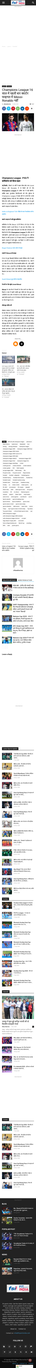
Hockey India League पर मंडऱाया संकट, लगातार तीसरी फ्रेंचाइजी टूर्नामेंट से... (23, 905)
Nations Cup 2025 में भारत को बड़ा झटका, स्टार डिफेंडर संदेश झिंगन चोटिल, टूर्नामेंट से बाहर (23, 640)
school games (14, 496)
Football (15, 46)
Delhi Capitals (20, 468)
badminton (15, 444)
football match (7, 480)
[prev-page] (3, 647)
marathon (5, 492)
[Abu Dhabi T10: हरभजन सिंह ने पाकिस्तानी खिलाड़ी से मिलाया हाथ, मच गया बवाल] (7, 871)
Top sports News (7, 511)
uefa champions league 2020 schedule (13, 516)
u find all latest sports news (21, 511)
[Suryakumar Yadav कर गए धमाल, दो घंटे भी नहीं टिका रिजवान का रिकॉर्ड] (7, 1245)
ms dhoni (16, 492)
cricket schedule (17, 465)
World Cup (21, 523)
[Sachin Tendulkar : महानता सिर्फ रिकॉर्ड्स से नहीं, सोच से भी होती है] (7, 1220)
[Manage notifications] (30, 1360)
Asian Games (6, 444)
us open (24, 518)
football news (6, 482)
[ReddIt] (27, 109)
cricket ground (6, 465)
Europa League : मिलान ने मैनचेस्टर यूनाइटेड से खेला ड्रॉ (26, 548)
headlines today (25, 482)
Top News (30, 508)
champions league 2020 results (11, 451)
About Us (13, 1329)
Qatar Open (18, 494)
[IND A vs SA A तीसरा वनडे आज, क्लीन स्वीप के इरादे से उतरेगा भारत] (7, 890)
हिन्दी (20, 1366)
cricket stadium (27, 465)
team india (24, 506)
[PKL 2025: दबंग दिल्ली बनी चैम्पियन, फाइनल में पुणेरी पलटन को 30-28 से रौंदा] (7, 1040)
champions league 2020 (9, 449)
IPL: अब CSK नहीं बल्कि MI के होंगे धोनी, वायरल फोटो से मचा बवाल (23, 368)
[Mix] (31, 1347)
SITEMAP (30, 1363)
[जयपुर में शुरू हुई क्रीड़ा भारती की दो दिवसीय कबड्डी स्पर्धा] (18, 1007)
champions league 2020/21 (10, 458)
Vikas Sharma (6, 1026)
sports (9, 46)
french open (15, 482)
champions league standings (10, 463)
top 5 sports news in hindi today (16, 508)
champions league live (23, 461)
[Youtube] (32, 1352)
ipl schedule (12, 487)
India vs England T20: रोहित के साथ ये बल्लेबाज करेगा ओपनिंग (9, 548)
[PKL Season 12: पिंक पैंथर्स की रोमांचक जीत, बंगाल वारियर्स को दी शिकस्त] (7, 1049)
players (11, 494)
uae (31, 511)
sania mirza (6, 496)
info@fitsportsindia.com (22, 1333)
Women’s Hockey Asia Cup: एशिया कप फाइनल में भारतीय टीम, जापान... (22, 934)
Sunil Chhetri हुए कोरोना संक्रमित (12, 279)
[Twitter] (9, 109)
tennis (31, 506)
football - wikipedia (14, 475)
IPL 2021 (5, 487)
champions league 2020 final (24, 449)
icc (9, 484)
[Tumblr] (15, 1352)
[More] (32, 109)
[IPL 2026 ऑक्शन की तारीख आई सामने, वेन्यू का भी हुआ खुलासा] (8, 382)
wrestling (28, 523)
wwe (8, 525)
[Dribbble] (15, 1347)
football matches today (19, 480)
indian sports (25, 484)
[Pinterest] (13, 109)
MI (11, 492)
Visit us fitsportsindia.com (9, 523)
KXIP (12, 489)
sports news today (20, 504)
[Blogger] (4, 1347)
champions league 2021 (25, 458)
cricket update (6, 468)
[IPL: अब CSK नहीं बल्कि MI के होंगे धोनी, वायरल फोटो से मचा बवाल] (23, 359)
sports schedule (7, 506)
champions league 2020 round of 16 (12, 453)
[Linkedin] (22, 109)
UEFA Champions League (9, 513)
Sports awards (6, 499)
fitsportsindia (26, 473)
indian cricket (15, 484)
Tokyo (4, 508)
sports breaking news (18, 499)
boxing (4, 446)
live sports (29, 489)
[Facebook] (4, 109)
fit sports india (6, 473)
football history (7, 477)
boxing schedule (13, 446)
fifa (25, 470)
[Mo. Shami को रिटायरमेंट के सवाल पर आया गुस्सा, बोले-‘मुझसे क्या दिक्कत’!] (7, 1210)
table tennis (16, 506)
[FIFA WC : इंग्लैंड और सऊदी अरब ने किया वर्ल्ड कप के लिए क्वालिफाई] (7, 587)
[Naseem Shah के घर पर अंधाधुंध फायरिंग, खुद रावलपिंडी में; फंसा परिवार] (7, 1261)
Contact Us (22, 1329)
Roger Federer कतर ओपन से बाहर (12, 248)
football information (18, 477)
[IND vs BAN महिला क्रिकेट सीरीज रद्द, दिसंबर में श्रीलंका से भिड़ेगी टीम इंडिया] (7, 833)
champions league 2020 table (10, 456)
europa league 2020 (8, 470)
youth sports (15, 525)
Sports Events (6, 501)
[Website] (26, 1352)
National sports (25, 492)
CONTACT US (23, 1363)
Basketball (22, 444)
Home (3, 46)
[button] (3, 2)
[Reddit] (10, 1352)
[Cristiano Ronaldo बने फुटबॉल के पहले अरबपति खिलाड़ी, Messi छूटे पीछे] (7, 597)
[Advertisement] (18, 25)
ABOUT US (15, 1363)
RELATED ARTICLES (9, 580)
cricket (21, 463)
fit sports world (17, 473)
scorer (30, 496)
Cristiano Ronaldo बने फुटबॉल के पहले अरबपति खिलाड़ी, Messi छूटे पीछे (23, 597)
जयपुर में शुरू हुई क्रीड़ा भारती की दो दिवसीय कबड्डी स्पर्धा (15, 1022)
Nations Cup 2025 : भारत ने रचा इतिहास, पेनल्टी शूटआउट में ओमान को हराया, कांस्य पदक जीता (23, 618)
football (5, 475)
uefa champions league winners (11, 518)
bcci (28, 444)
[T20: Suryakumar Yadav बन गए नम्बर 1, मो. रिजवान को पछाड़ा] (7, 1236)
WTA (4, 525)
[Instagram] (26, 1347)
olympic (5, 494)
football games (25, 475)
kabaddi (28, 487)
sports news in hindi (8, 504)
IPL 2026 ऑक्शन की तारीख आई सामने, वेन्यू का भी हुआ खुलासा (8, 391)
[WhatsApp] (18, 109)
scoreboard (23, 496)
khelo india (6, 489)
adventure (29, 441)
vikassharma (7, 104)
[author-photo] (18, 567)
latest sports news (20, 489)
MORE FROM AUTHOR (25, 580)
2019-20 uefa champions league (16, 441)
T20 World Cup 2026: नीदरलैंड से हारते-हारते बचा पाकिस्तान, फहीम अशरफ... (23, 756)
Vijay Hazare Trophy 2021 (9, 520)
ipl (31, 484)
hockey (5, 484)
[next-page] (6, 647)
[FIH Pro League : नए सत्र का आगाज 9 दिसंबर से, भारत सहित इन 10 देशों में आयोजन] (7, 915)
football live (29, 477)
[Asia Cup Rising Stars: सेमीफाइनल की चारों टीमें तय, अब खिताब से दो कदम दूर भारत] (7, 881)
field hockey (18, 470)
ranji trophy (27, 494)
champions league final (9, 461)
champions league (24, 446)
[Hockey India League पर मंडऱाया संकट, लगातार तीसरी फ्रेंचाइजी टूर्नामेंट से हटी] (7, 905)
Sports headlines (16, 501)
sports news (26, 501)
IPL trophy (20, 487)
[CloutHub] (9, 1347)
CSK (13, 468)
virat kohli (21, 520)
